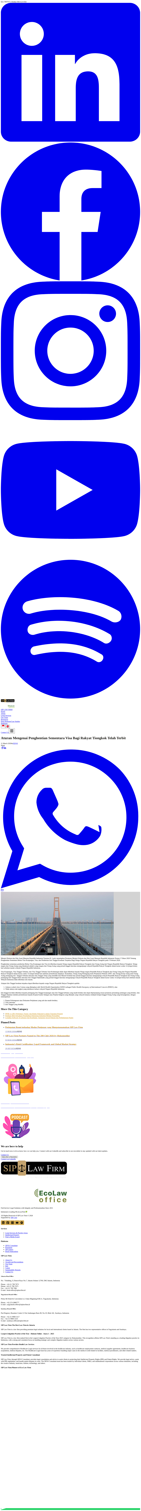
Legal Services (6, 715)
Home (3, 712)
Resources (4, 719)
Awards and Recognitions (14, 1262)
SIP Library (9, 1249)
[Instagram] (70, 419)
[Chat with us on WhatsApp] (70, 1509)
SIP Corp (14, 1217)
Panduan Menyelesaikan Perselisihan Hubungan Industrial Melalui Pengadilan (32, 1016)
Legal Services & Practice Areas (16, 1233)
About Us (8, 1260)
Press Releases (6, 721)
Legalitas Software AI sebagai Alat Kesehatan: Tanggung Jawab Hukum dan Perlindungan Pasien (39, 1018)
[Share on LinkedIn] (5, 748)
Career (7, 1268)
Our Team (4, 717)
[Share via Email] (2, 891)
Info (6, 1266)
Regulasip (8, 1247)
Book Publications (11, 1251)
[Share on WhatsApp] (70, 888)
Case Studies (15, 721)
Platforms (4, 723)
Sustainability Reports (12, 1270)
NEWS (15, 743)
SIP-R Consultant (11, 1245)
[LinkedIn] (70, 141)
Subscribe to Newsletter (9, 1157)
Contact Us (5, 732)
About (3, 713)
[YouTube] (70, 559)
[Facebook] (70, 280)
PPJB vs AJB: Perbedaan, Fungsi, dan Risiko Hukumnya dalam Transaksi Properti (34, 1014)
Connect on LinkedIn (8, 1159)
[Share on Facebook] (2, 748)
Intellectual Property (12, 1235)
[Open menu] (12, 731)
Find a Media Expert (12, 1237)
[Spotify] (70, 698)
